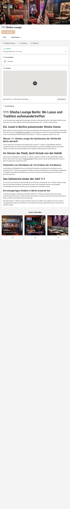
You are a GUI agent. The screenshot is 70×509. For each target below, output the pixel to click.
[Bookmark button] (12, 237)
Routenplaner (62, 99)
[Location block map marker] (35, 83)
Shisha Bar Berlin (28, 159)
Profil (4, 37)
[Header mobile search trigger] (67, 3)
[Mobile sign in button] (63, 3)
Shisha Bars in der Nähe (23, 132)
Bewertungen (16, 37)
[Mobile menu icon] (3, 3)
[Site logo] (7, 3)
